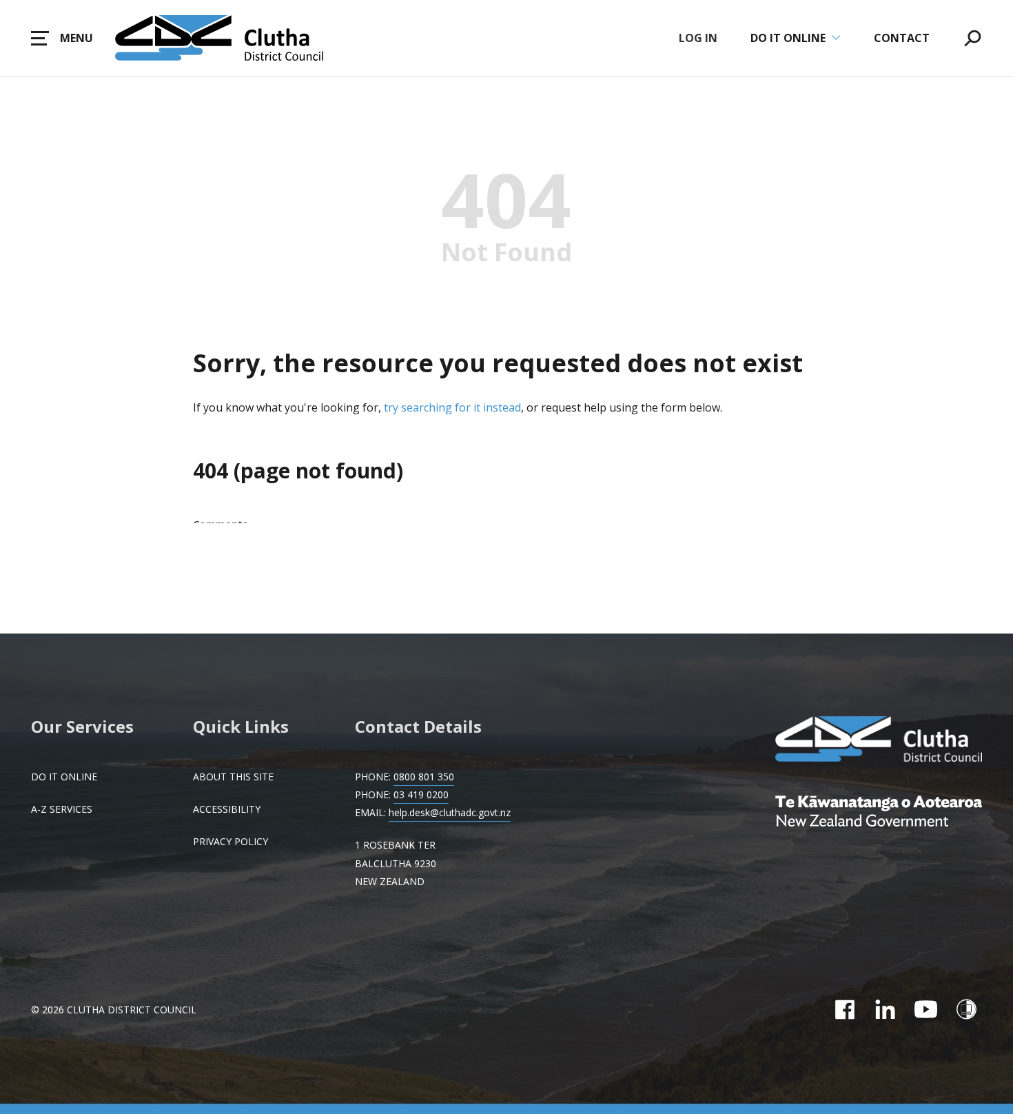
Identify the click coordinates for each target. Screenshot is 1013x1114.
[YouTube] (925, 1009)
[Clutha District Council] (878, 740)
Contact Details (418, 726)
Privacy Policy (230, 841)
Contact (902, 37)
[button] (62, 38)
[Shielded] (966, 1009)
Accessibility (226, 809)
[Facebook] (844, 1009)
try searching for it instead (452, 407)
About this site (233, 776)
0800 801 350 (423, 776)
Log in (698, 38)
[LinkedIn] (885, 1009)
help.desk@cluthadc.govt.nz (450, 812)
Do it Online (64, 776)
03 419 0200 (421, 794)
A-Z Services (61, 809)
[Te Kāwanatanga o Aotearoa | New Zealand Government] (878, 812)
